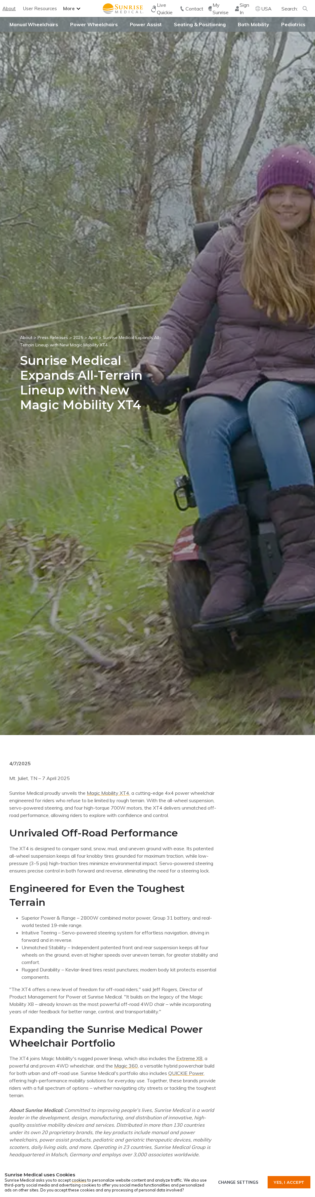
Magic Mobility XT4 (108, 793)
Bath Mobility (253, 24)
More (69, 8)
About (9, 8)
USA (266, 9)
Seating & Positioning (200, 24)
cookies (79, 1180)
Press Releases (53, 337)
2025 (78, 337)
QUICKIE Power (186, 1073)
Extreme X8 (189, 1058)
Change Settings (238, 1182)
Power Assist (146, 24)
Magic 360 (126, 1066)
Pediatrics (293, 24)
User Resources (40, 8)
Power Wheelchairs (94, 24)
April (93, 337)
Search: (289, 9)
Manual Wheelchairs (34, 24)
